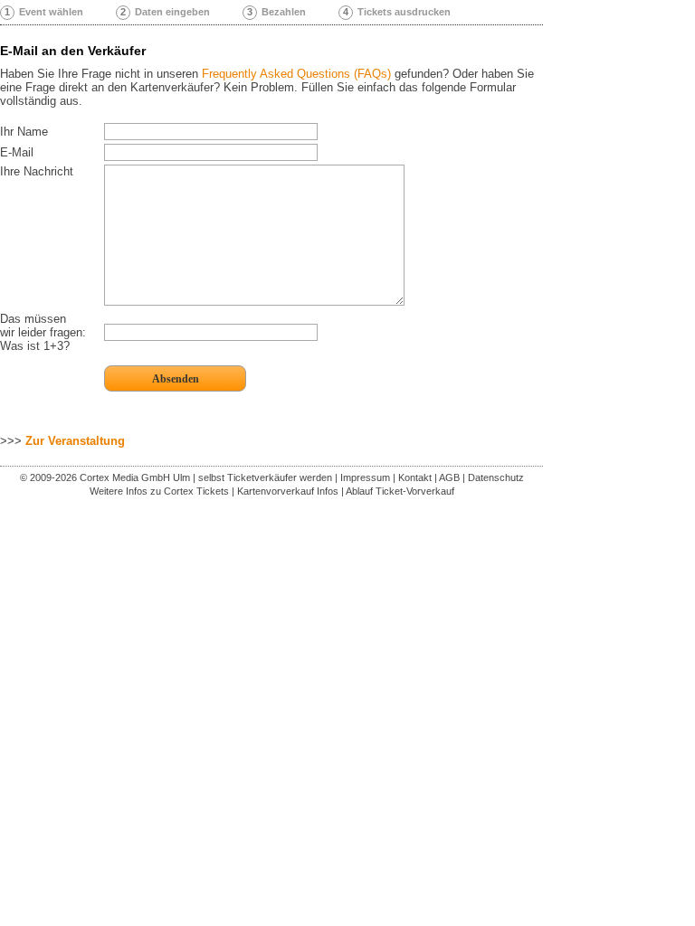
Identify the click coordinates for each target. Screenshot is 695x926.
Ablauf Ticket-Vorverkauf (400, 491)
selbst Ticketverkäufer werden (265, 477)
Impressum (365, 477)
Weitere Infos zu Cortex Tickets (159, 491)
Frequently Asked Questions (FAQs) (296, 73)
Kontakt (415, 477)
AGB (449, 477)
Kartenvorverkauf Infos (287, 491)
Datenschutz (496, 477)
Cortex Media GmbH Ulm (135, 477)
